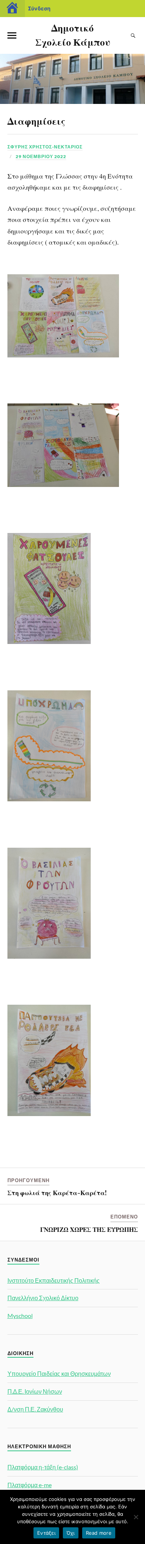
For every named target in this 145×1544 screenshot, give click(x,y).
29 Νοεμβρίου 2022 (41, 156)
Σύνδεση (39, 8)
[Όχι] (135, 1517)
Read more (99, 1533)
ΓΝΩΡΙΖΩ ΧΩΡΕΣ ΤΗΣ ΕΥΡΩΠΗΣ (89, 1229)
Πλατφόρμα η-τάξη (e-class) (42, 1467)
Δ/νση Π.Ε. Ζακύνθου (35, 1409)
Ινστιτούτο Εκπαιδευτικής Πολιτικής (53, 1280)
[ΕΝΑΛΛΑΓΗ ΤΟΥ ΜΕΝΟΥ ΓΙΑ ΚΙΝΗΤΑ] (11, 36)
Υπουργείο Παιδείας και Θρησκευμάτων (59, 1373)
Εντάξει (46, 1533)
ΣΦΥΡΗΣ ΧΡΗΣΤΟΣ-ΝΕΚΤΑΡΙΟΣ (45, 147)
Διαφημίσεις (36, 120)
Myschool (20, 1315)
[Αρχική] (12, 8)
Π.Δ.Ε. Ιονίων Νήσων (34, 1391)
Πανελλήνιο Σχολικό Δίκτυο (42, 1297)
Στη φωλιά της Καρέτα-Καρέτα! (57, 1192)
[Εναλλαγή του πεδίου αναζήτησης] (133, 36)
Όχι (71, 1533)
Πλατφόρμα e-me (29, 1484)
